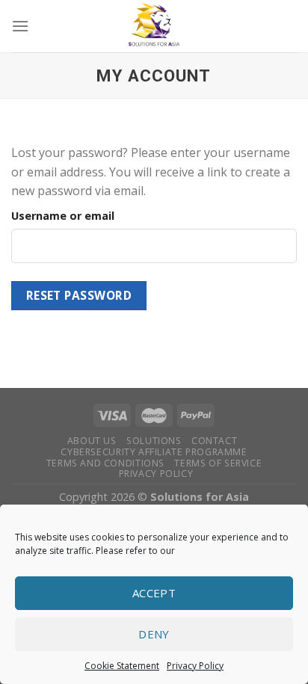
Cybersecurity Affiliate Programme (154, 452)
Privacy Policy (195, 665)
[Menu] (20, 25)
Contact (214, 440)
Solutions (154, 440)
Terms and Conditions (105, 463)
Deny (154, 633)
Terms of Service (218, 463)
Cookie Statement (121, 665)
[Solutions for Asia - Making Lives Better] (154, 26)
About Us (92, 440)
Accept (154, 592)
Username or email (62, 216)
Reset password (79, 295)
